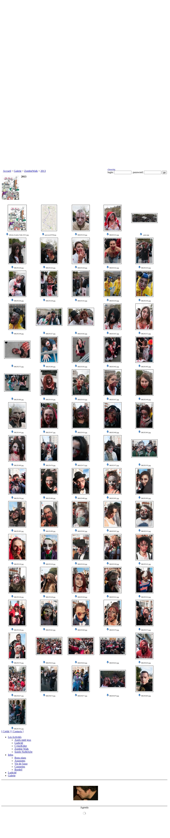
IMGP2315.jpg (114, 235)
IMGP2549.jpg (82, 597)
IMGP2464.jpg (146, 432)
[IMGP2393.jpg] (81, 349)
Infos (10, 754)
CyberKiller (20, 746)
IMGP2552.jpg (114, 597)
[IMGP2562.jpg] (49, 613)
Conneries (19, 766)
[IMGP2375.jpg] (17, 350)
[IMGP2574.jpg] (144, 613)
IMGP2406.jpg (19, 399)
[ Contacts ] (17, 731)
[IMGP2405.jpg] (144, 349)
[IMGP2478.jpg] (17, 481)
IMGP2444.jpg (19, 432)
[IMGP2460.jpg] (113, 415)
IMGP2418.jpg (50, 399)
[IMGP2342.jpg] (81, 284)
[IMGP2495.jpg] (17, 514)
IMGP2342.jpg (82, 301)
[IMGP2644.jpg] (144, 646)
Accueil (7, 171)
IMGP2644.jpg (146, 663)
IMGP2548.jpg (50, 597)
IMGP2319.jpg (82, 235)
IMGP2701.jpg (19, 729)
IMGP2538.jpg (114, 564)
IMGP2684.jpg (146, 696)
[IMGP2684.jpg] (144, 679)
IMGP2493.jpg (146, 498)
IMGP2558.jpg (19, 630)
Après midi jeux (22, 740)
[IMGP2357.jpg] (49, 317)
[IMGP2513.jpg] (144, 514)
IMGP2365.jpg (82, 334)
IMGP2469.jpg (19, 465)
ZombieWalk (31, 171)
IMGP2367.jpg (114, 334)
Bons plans (20, 757)
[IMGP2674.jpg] (49, 679)
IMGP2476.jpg (146, 465)
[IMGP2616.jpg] (49, 646)
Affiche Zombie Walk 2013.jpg (19, 235)
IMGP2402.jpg (114, 367)
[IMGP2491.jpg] (113, 481)
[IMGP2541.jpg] (144, 547)
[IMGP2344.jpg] (113, 284)
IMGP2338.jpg (50, 301)
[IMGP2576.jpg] (17, 646)
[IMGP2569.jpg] (81, 613)
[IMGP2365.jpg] (81, 317)
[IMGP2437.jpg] (113, 382)
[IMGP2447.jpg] (49, 415)
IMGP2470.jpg (50, 465)
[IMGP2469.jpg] (17, 448)
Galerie (17, 171)
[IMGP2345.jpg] (144, 284)
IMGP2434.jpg (82, 399)
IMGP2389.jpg (50, 367)
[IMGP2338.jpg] (49, 284)
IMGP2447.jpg (50, 432)
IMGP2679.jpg (114, 696)
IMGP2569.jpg (82, 630)
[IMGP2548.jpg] (49, 580)
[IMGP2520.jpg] (49, 547)
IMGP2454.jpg (82, 432)
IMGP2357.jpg (50, 334)
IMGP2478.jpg (19, 498)
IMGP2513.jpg (146, 531)
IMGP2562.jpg (50, 630)
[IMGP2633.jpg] (112, 646)
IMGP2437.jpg (114, 399)
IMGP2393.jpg (82, 367)
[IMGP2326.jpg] (49, 251)
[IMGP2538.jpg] (113, 547)
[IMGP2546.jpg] (17, 580)
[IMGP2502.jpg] (81, 514)
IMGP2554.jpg (146, 597)
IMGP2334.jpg (146, 268)
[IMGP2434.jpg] (81, 382)
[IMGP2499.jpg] (49, 514)
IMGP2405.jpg (146, 367)
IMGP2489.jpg (82, 498)
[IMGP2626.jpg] (81, 646)
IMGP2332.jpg (114, 268)
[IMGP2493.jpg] (144, 481)
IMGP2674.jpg (50, 696)
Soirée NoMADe (23, 751)
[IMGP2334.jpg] (144, 251)
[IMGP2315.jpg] (113, 218)
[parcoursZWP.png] (49, 218)
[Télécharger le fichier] (7, 235)
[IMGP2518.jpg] (17, 547)
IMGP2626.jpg (82, 663)
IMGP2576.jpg (19, 663)
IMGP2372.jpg (146, 334)
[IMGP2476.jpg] (144, 448)
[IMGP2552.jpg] (113, 580)
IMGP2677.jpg (82, 696)
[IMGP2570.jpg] (113, 613)
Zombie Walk (21, 748)
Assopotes (19, 760)
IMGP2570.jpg (114, 630)
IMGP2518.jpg (19, 564)
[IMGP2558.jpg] (17, 613)
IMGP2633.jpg (114, 663)
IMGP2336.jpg (19, 301)
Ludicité (18, 743)
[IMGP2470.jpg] (49, 448)
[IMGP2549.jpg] (81, 580)
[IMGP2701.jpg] (17, 712)
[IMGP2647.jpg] (17, 679)
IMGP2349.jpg (19, 334)
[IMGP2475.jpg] (113, 448)
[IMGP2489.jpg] (81, 481)
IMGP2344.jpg (114, 301)
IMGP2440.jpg (146, 399)
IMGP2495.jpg (19, 531)
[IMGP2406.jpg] (17, 383)
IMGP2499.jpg (50, 531)
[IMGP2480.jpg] (49, 481)
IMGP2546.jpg (19, 597)
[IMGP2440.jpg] (144, 382)
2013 (43, 171)
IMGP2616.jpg (50, 663)
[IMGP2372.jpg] (144, 317)
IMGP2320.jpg (19, 268)
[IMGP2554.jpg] (144, 580)
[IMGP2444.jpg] (17, 415)
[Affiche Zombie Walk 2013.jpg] (17, 218)
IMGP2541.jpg (146, 564)
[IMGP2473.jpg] (81, 448)
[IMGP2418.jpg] (49, 382)
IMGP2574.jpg (146, 630)
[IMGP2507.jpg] (113, 514)
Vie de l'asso (21, 763)
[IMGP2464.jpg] (144, 415)
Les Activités (14, 737)
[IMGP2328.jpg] (81, 251)
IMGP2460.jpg (114, 432)
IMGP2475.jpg (114, 465)
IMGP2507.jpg (114, 531)
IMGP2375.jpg (19, 367)
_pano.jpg (146, 235)
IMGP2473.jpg (82, 465)
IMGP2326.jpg (50, 268)
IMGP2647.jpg (19, 696)
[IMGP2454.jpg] (81, 415)
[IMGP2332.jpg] (113, 251)
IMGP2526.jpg (82, 564)
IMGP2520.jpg (50, 564)
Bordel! (18, 769)
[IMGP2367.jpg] (113, 317)
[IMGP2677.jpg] (81, 679)
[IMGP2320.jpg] (17, 251)
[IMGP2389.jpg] (49, 349)
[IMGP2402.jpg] (113, 349)
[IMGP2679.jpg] (112, 679)
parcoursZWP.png (50, 235)
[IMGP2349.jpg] (17, 317)
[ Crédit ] (6, 731)
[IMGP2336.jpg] (17, 284)
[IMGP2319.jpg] (81, 218)
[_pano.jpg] (144, 218)
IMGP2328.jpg (82, 268)
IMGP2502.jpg (82, 531)
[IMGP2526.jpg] (81, 547)
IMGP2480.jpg (50, 498)
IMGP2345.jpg (146, 301)
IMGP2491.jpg (114, 498)
